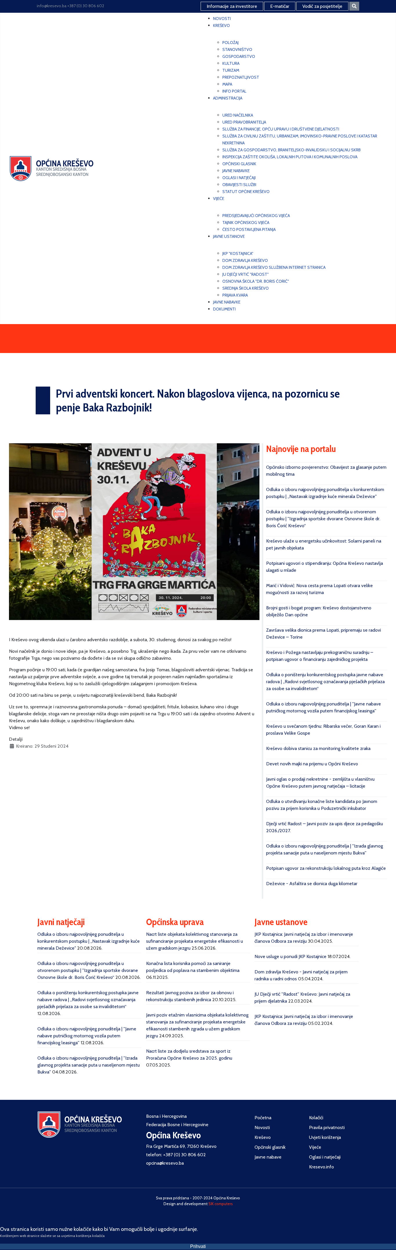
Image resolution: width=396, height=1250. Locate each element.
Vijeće (315, 1147)
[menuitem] (222, 18)
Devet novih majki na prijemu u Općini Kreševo (312, 763)
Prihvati (198, 1246)
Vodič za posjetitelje (322, 6)
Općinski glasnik (270, 1147)
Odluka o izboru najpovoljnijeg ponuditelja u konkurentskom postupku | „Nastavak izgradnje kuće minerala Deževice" (88, 941)
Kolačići (316, 1117)
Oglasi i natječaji (325, 1157)
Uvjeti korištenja (325, 1137)
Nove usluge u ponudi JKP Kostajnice (290, 956)
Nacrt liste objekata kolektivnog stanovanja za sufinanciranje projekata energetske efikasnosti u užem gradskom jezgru (194, 941)
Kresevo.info (321, 1167)
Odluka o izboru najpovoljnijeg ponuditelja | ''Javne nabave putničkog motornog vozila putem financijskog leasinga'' (86, 1035)
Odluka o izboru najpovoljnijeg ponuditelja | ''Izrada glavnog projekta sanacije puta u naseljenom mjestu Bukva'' (88, 1065)
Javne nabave (268, 1157)
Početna (263, 1117)
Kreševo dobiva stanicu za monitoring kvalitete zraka (318, 748)
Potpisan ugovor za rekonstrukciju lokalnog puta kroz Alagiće (326, 868)
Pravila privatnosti (327, 1127)
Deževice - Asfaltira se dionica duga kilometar (311, 883)
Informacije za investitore (232, 6)
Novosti (262, 1127)
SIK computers (220, 1203)
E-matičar (279, 6)
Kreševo (263, 1137)
